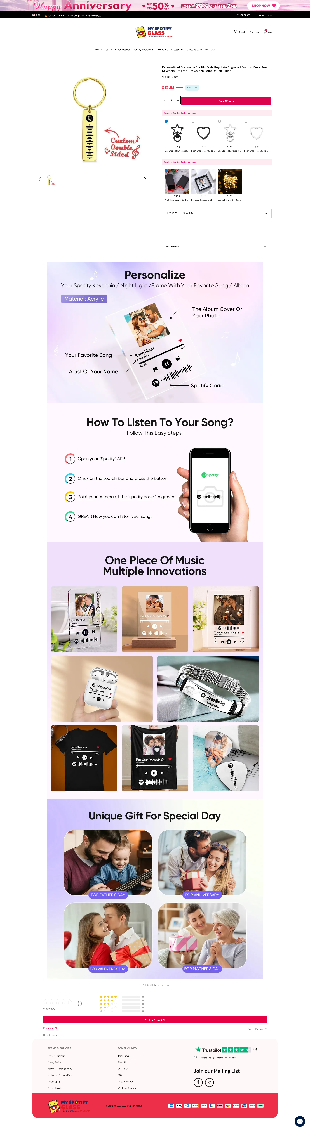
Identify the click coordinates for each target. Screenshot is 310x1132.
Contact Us (123, 1068)
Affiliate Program (126, 1081)
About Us (122, 1062)
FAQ (120, 1075)
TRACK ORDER (243, 15)
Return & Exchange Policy (60, 1068)
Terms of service (55, 1088)
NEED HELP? (267, 15)
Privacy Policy (54, 1062)
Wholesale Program (127, 1088)
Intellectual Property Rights (60, 1075)
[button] (239, 31)
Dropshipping (54, 1081)
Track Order (123, 1055)
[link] (118, 49)
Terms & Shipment (56, 1055)
